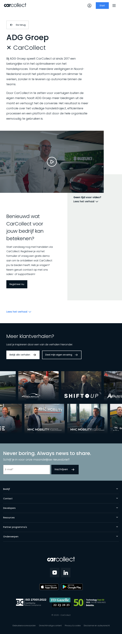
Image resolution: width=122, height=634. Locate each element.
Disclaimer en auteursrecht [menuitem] (97, 625)
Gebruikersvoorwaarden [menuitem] (24, 625)
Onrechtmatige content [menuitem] (50, 625)
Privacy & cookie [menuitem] (73, 625)
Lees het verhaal (83, 201)
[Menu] (114, 6)
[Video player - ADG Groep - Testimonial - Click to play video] (52, 162)
